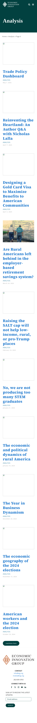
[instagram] (18, 687)
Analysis (11, 36)
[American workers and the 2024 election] (18, 586)
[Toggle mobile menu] (33, 5)
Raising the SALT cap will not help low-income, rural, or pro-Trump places (17, 332)
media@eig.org (18, 676)
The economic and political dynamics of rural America (16, 452)
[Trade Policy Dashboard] (18, 44)
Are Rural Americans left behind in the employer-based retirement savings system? (18, 263)
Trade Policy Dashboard (15, 74)
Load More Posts (11, 643)
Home (4, 36)
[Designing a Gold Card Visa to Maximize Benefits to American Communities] (18, 155)
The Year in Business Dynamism (14, 508)
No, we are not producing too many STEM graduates (16, 394)
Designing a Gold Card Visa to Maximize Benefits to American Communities (17, 194)
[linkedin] (25, 687)
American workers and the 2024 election (15, 620)
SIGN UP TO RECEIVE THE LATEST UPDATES (18, 693)
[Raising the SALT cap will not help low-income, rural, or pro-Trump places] (18, 293)
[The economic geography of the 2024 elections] (18, 528)
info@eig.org (18, 673)
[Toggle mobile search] (29, 5)
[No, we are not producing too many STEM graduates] (18, 360)
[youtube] (22, 687)
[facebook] (11, 687)
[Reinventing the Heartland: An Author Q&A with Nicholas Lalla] (18, 92)
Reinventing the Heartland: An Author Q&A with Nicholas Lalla (18, 129)
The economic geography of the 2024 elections (16, 563)
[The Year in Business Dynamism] (18, 475)
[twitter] (15, 687)
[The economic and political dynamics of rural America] (18, 417)
